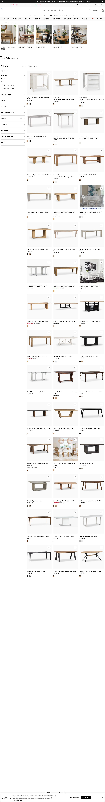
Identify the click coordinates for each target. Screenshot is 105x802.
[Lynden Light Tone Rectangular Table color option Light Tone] (80, 576)
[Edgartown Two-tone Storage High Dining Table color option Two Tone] (80, 106)
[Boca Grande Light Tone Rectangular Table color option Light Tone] (53, 256)
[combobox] (52, 792)
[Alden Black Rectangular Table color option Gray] (30, 576)
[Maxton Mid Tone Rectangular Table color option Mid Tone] (27, 470)
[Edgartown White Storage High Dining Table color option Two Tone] (27, 104)
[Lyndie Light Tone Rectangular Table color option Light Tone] (53, 433)
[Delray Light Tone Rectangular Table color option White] (56, 182)
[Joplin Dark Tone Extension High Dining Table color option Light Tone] (56, 398)
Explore (99, 19)
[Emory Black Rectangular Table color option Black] (80, 361)
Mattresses (37, 19)
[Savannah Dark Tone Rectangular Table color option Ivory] (82, 396)
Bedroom (27, 19)
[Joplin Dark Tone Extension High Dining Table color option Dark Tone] (53, 398)
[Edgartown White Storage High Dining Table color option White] (30, 104)
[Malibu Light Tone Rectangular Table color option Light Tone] (27, 326)
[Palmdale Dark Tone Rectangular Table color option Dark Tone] (80, 506)
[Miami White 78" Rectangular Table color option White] (53, 541)
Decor (76, 19)
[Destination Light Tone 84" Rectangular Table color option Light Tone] (80, 256)
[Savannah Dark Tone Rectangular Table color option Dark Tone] (80, 396)
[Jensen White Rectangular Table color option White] (80, 143)
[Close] (102, 797)
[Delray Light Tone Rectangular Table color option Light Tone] (53, 182)
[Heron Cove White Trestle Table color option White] (56, 361)
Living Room (6, 19)
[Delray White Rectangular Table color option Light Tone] (27, 141)
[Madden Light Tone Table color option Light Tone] (30, 506)
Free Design (44, 15)
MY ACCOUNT (96, 10)
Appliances (84, 19)
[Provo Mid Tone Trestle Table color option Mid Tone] (80, 180)
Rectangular (32, 66)
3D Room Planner (54, 15)
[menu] (52, 19)
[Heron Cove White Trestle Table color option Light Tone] (53, 361)
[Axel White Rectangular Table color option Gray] (80, 541)
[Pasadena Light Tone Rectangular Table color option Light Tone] (27, 180)
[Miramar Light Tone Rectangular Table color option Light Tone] (27, 217)
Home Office (67, 19)
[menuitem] (6, 19)
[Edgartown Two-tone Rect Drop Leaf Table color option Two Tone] (53, 144)
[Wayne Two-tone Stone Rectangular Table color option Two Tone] (27, 433)
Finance (30, 15)
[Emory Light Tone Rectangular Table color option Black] (27, 254)
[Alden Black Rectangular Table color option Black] (27, 576)
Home (2, 22)
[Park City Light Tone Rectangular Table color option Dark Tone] (53, 506)
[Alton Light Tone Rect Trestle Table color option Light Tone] (53, 104)
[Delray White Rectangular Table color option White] (30, 141)
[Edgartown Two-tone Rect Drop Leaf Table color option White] (56, 144)
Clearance (75, 15)
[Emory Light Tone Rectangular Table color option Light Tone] (30, 254)
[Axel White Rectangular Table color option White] (82, 541)
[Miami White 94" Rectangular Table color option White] (80, 291)
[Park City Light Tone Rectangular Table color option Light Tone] (56, 506)
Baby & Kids (56, 19)
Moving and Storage (65, 15)
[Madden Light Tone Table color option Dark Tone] (27, 506)
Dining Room (17, 19)
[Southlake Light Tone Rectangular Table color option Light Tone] (53, 326)
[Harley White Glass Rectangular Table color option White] (82, 217)
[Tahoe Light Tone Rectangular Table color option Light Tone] (53, 291)
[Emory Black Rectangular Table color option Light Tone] (82, 361)
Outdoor (47, 19)
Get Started (14, 5)
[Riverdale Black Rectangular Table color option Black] (80, 433)
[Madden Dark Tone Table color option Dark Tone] (80, 468)
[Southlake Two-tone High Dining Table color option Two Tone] (80, 326)
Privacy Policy (19, 800)
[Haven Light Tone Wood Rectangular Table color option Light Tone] (53, 470)
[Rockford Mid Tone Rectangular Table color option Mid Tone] (27, 541)
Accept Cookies (86, 797)
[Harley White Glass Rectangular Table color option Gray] (80, 217)
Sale (92, 19)
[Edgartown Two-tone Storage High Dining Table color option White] (82, 106)
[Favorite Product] (49, 73)
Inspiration (36, 15)
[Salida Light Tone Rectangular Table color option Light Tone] (53, 219)
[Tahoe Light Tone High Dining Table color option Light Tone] (27, 361)
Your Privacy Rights (74, 797)
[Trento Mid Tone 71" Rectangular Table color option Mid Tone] (53, 576)
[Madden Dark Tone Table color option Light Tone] (82, 468)
